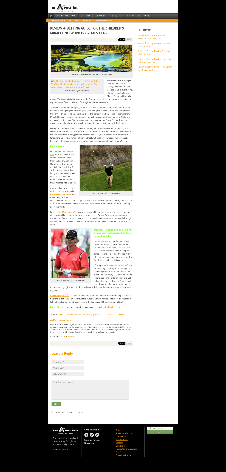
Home (51, 16)
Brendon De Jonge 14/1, (60, 194)
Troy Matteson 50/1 (66, 212)
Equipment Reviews (104, 20)
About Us (120, 430)
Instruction (116, 15)
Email (129, 39)
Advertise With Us (124, 433)
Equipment (100, 15)
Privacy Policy (122, 439)
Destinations (88, 20)
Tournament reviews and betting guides (80, 314)
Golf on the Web (116, 314)
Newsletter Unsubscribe (126, 449)
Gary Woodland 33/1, (119, 265)
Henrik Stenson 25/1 (103, 241)
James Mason (58, 20)
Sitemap (119, 442)
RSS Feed (97, 435)
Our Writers (133, 15)
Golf (69, 20)
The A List (120, 452)
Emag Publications (124, 455)
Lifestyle (85, 15)
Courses (77, 20)
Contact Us (121, 436)
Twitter (63, 336)
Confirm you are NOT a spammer (68, 412)
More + (148, 15)
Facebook (70, 336)
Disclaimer (120, 445)
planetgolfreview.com (110, 307)
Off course (104, 314)
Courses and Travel (66, 15)
